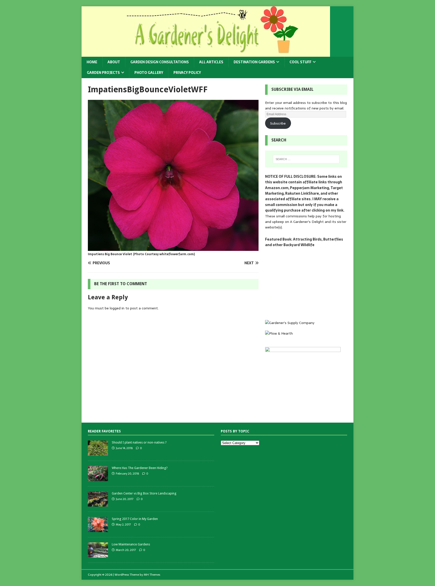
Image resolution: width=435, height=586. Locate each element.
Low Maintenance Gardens (131, 544)
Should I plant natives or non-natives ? (139, 442)
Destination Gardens (254, 62)
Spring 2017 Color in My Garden (135, 519)
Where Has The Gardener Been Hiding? (140, 468)
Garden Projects (103, 72)
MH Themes (152, 574)
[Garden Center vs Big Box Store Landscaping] (98, 503)
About (113, 62)
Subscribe (278, 123)
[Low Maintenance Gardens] (98, 554)
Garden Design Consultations (159, 62)
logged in (117, 308)
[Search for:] (306, 159)
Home (92, 62)
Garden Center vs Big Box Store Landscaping (144, 493)
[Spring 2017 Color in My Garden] (98, 529)
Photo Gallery (148, 72)
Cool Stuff (300, 62)
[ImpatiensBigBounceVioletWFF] (173, 248)
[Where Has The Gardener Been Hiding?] (98, 478)
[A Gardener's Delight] (206, 54)
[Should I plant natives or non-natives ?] (98, 452)
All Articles (211, 62)
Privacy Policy (187, 72)
